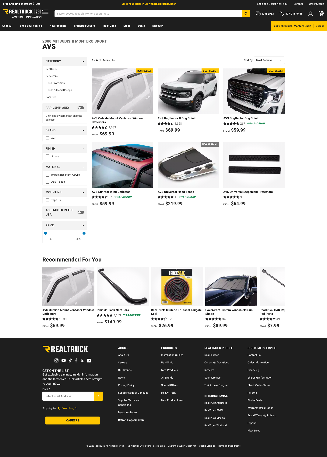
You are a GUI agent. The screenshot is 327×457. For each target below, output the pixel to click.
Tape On (56, 200)
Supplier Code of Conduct (133, 392)
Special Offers (169, 385)
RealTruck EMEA (213, 410)
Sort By (248, 60)
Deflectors (52, 76)
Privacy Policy (126, 385)
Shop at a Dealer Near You (272, 3)
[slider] (45, 233)
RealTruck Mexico (214, 417)
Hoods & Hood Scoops (59, 90)
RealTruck (51, 69)
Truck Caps (109, 25)
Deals (141, 25)
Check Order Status (259, 385)
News (121, 377)
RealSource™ (211, 354)
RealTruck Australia (215, 402)
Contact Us (254, 354)
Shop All (7, 25)
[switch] (65, 108)
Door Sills (51, 97)
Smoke (55, 156)
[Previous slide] (46, 298)
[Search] (246, 13)
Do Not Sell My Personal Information (146, 446)
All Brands (167, 377)
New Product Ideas (172, 400)
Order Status (316, 3)
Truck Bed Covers (84, 25)
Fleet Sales (254, 430)
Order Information (258, 362)
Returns (252, 392)
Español (252, 422)
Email (46, 389)
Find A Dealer (255, 400)
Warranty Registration (260, 407)
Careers (122, 362)
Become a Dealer (128, 412)
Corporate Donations (216, 362)
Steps (126, 25)
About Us (123, 354)
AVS (53, 138)
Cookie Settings (207, 446)
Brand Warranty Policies (262, 415)
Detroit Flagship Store (131, 419)
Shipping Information (260, 377)
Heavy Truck (168, 392)
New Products (58, 25)
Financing (253, 370)
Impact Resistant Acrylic (65, 174)
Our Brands (125, 370)
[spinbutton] (51, 239)
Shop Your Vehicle (31, 25)
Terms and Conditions (229, 446)
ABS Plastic (58, 181)
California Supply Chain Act (182, 446)
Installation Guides (172, 354)
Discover (157, 25)
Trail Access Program (216, 385)
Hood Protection (55, 83)
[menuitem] (7, 26)
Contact (298, 3)
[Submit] (98, 396)
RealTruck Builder (165, 3)
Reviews (209, 370)
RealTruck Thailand (215, 425)
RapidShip (167, 362)
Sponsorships (212, 377)
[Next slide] (281, 298)
